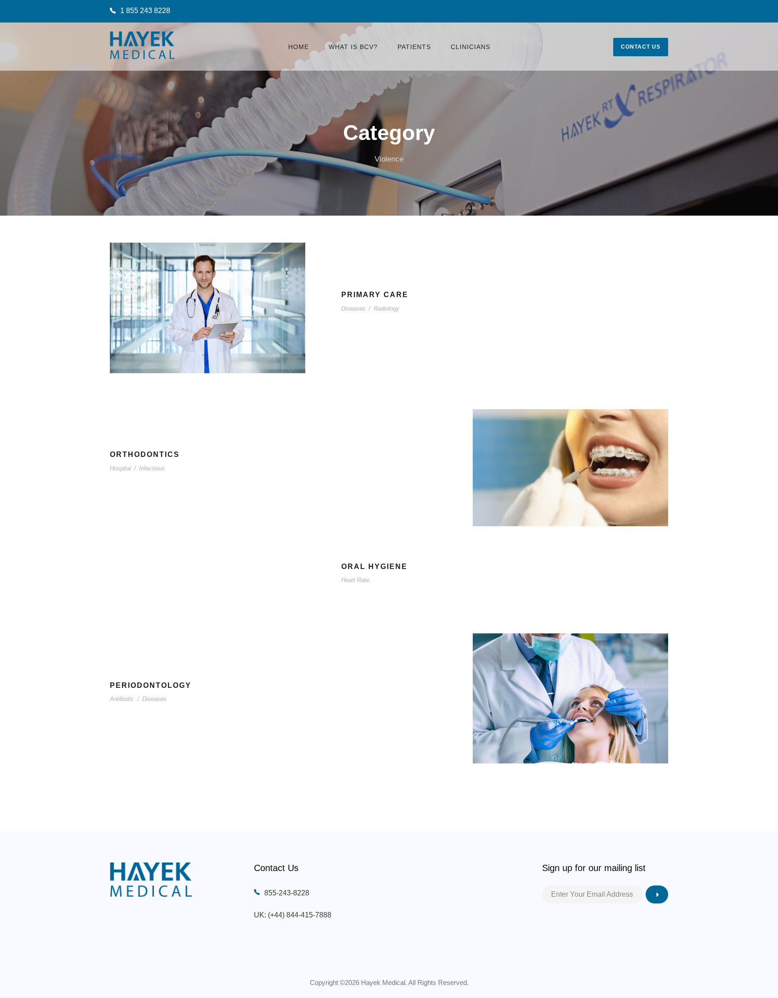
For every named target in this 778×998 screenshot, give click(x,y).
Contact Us (640, 47)
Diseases (353, 308)
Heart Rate (355, 580)
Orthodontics (145, 454)
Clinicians (470, 46)
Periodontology (150, 685)
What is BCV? (353, 46)
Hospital (120, 468)
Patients (414, 46)
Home (298, 46)
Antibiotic (122, 698)
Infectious (152, 468)
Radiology (386, 308)
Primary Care (374, 294)
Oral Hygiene (374, 566)
